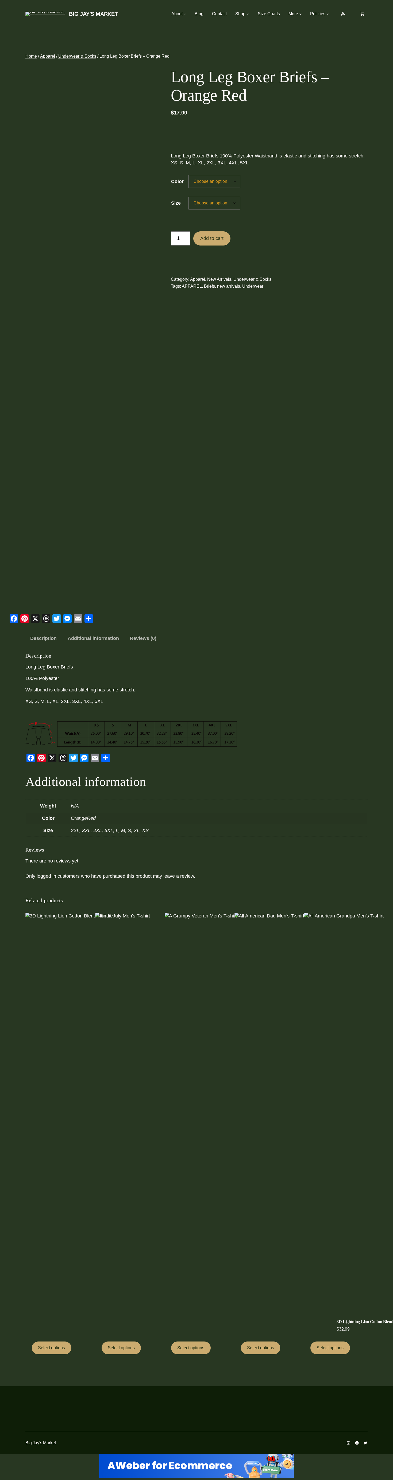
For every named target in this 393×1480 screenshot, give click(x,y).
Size (176, 203)
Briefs (209, 286)
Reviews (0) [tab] (143, 638)
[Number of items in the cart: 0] (362, 14)
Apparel (47, 56)
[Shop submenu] (247, 14)
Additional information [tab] (93, 638)
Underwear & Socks (77, 56)
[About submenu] (185, 14)
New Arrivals (219, 279)
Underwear (252, 286)
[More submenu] (300, 14)
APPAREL (192, 286)
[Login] (343, 14)
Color (177, 181)
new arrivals (228, 286)
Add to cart (212, 238)
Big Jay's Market (93, 14)
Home (31, 56)
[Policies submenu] (327, 14)
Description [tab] (43, 638)
